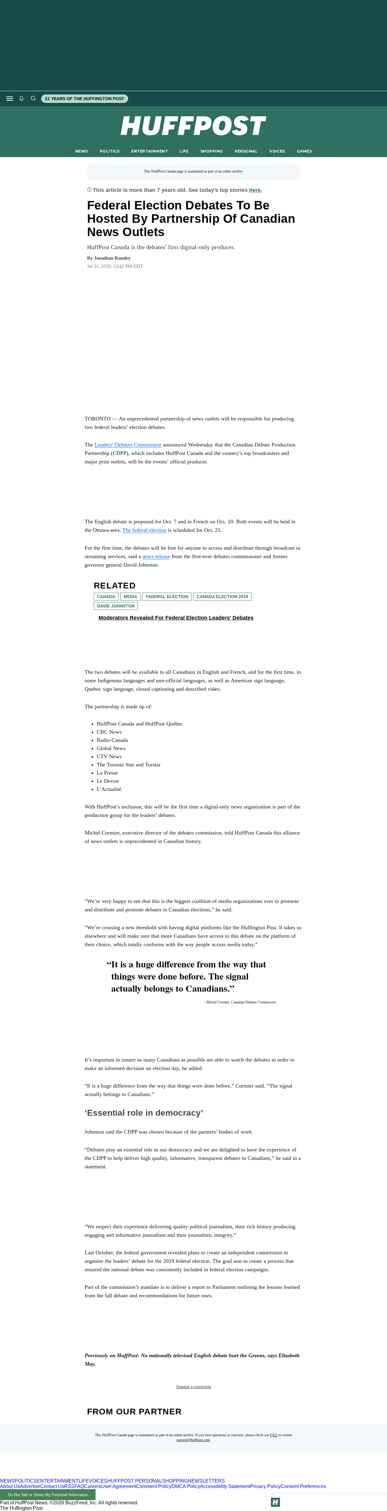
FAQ (273, 1435)
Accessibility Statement (225, 1486)
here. (255, 190)
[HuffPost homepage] (78, 1475)
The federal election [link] (144, 530)
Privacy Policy (265, 1486)
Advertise (30, 1486)
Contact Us (52, 1486)
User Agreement (118, 1486)
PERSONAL (246, 151)
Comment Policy (153, 1486)
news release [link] (156, 556)
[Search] (33, 99)
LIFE (184, 151)
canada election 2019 (222, 596)
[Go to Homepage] (275, 1502)
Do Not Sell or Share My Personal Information (48, 1495)
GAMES (304, 151)
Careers (92, 1486)
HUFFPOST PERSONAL (134, 1480)
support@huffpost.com (193, 1440)
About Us (10, 1486)
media (130, 596)
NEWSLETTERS (206, 1480)
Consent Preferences (303, 1486)
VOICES (277, 151)
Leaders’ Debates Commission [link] (128, 445)
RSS (69, 1486)
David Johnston (116, 606)
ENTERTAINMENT (149, 151)
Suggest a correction (193, 1386)
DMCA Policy (185, 1486)
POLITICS (109, 151)
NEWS (81, 151)
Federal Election (167, 596)
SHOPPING (211, 151)
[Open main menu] (9, 98)
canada (106, 596)
